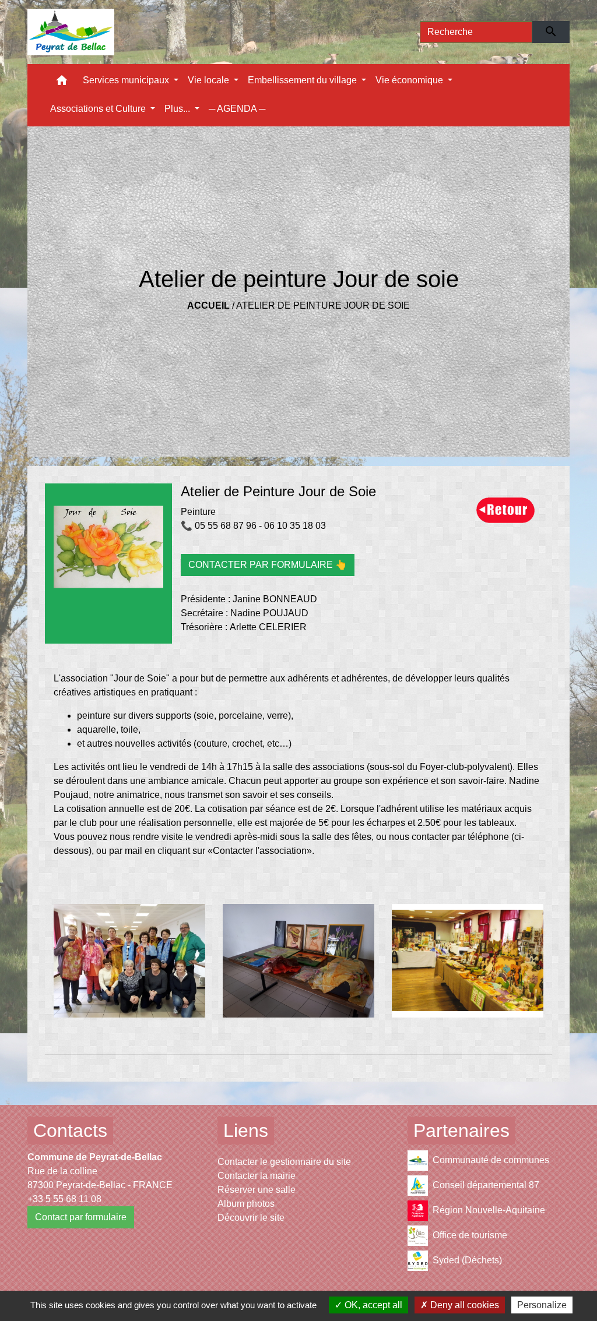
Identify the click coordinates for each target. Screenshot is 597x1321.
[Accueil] (70, 32)
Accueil (208, 305)
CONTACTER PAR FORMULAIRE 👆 (267, 565)
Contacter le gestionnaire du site (284, 1162)
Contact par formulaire (81, 1217)
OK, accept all (372, 1305)
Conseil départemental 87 (486, 1185)
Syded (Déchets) (467, 1260)
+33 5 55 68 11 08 (64, 1199)
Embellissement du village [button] (303, 80)
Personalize (542, 1305)
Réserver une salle (256, 1190)
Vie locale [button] (209, 80)
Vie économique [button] (410, 80)
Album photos (246, 1204)
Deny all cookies (463, 1305)
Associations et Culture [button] (99, 109)
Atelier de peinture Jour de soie (323, 305)
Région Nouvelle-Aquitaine (489, 1210)
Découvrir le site (251, 1218)
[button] (61, 83)
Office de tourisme (470, 1235)
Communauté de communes (491, 1160)
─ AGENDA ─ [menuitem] (237, 109)
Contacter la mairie (256, 1176)
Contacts (70, 1130)
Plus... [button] (178, 109)
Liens (245, 1130)
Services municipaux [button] (127, 80)
